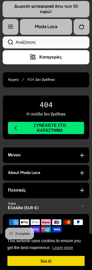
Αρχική (13, 79)
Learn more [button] (62, 247)
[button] (81, 26)
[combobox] (46, 42)
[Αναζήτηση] (8, 42)
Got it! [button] (46, 261)
